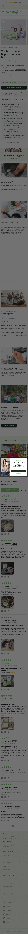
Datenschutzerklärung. (18, 473)
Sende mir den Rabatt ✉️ (18, 471)
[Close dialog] (26, 459)
